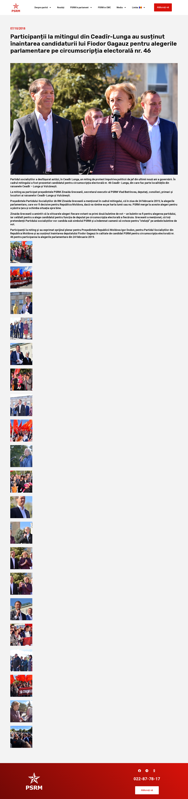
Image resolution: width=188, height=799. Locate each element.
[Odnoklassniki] (154, 771)
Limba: (135, 7)
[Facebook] (139, 771)
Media (120, 7)
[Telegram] (147, 771)
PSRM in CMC (104, 7)
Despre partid (41, 7)
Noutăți (60, 7)
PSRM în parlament (79, 7)
